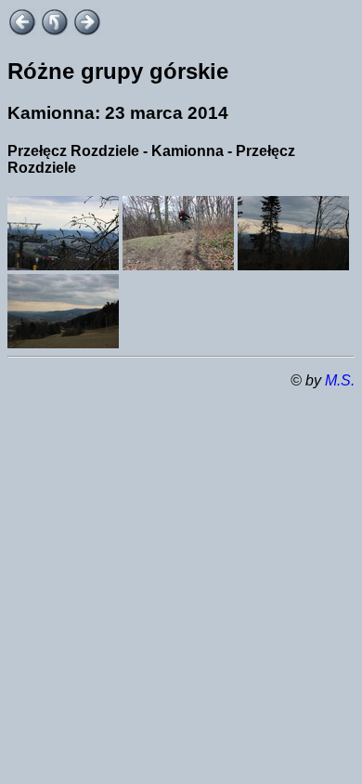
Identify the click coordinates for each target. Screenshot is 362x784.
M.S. (340, 380)
